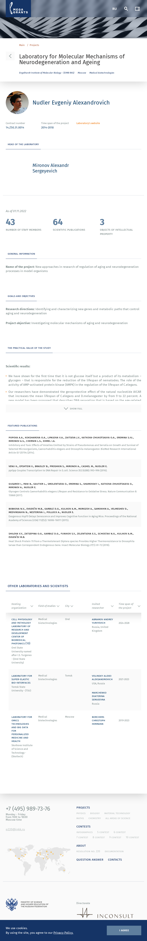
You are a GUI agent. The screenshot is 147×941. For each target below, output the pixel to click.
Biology (95, 813)
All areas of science (117, 818)
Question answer (89, 859)
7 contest (82, 837)
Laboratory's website (88, 123)
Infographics (84, 832)
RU (114, 8)
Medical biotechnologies (101, 72)
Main (22, 45)
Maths (80, 818)
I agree (124, 930)
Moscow (82, 72)
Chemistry (94, 818)
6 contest (120, 832)
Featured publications (22, 425)
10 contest (132, 837)
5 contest (103, 832)
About (81, 845)
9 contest (115, 837)
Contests (83, 826)
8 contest (99, 837)
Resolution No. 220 (88, 851)
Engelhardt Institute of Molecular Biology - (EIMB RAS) (46, 72)
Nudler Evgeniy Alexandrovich (71, 102)
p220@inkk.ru (15, 829)
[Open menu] (137, 8)
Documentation (114, 851)
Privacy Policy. (63, 932)
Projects (34, 45)
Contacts (115, 859)
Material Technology (117, 813)
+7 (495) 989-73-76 (28, 808)
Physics (81, 813)
